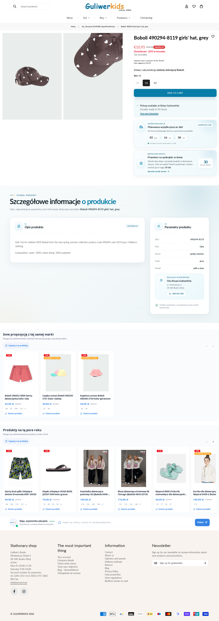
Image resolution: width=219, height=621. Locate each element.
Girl (85, 17)
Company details (66, 560)
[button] (201, 6)
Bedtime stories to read (116, 581)
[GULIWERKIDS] (109, 6)
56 (146, 82)
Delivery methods (113, 561)
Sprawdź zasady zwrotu (157, 171)
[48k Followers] (14, 591)
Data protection (113, 574)
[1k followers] (24, 591)
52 (155, 82)
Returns (109, 565)
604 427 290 (178, 294)
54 (137, 82)
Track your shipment (68, 566)
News (70, 17)
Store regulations (113, 577)
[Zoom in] (55, 39)
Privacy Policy (111, 571)
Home (73, 26)
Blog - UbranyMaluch (68, 570)
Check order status (67, 563)
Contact (109, 552)
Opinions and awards (115, 558)
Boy (102, 17)
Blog (107, 568)
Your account (64, 557)
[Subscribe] (205, 563)
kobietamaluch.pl (18, 582)
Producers (122, 17)
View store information (149, 113)
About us (109, 555)
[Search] (15, 6)
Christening (146, 17)
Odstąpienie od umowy (69, 573)
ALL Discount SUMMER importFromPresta (98, 26)
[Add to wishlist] (213, 36)
